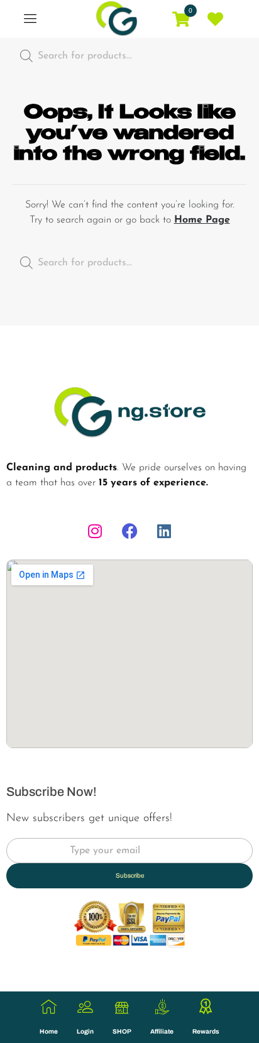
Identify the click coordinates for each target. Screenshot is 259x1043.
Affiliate (162, 1031)
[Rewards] (206, 1007)
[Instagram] (95, 531)
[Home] (49, 1007)
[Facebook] (129, 531)
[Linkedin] (164, 531)
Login (85, 1031)
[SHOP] (122, 1007)
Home (49, 1031)
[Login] (85, 1007)
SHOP (122, 1031)
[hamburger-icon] (30, 19)
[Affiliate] (162, 1007)
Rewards (205, 1031)
